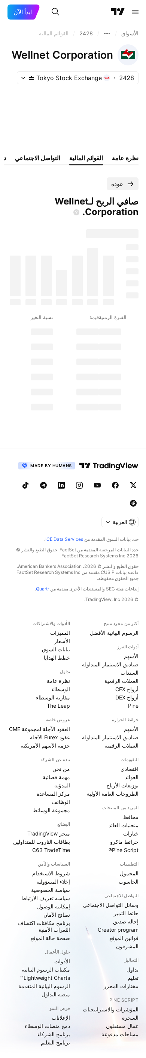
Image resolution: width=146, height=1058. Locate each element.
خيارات (131, 833)
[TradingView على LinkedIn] (61, 485)
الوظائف (61, 802)
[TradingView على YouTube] (97, 485)
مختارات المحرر (121, 986)
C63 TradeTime (51, 850)
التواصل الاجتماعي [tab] (37, 158)
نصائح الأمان (56, 914)
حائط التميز (126, 913)
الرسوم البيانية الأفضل (114, 633)
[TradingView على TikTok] (25, 485)
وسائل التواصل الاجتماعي (111, 905)
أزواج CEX (127, 689)
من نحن (61, 769)
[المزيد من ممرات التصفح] (107, 33)
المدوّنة (62, 785)
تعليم (133, 978)
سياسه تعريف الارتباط (45, 898)
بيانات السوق (56, 649)
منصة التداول (56, 994)
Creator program (118, 929)
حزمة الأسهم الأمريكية (45, 745)
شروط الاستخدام (51, 873)
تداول (133, 969)
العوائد (132, 777)
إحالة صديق (126, 921)
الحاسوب (129, 881)
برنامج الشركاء (53, 1034)
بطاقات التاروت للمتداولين (41, 842)
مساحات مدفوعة (120, 1034)
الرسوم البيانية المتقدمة (44, 986)
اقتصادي (130, 769)
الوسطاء (61, 689)
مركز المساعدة (53, 793)
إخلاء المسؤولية (53, 881)
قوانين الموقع (124, 938)
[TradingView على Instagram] (79, 485)
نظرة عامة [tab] (125, 158)
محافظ (131, 817)
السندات (130, 672)
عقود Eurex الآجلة (50, 737)
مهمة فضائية (56, 777)
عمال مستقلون (122, 1026)
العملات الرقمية (121, 681)
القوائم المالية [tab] (86, 158)
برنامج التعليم (55, 1042)
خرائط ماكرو (124, 842)
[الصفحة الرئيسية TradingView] (118, 12)
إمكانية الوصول (53, 906)
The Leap (58, 705)
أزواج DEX (127, 697)
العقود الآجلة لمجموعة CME (39, 729)
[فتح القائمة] (135, 12)
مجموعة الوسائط (51, 810)
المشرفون (127, 946)
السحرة (130, 1017)
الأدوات (62, 961)
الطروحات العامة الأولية (113, 793)
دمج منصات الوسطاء (47, 1026)
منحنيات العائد (124, 825)
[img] (31, 77)
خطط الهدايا (57, 657)
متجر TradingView (48, 833)
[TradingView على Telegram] (43, 485)
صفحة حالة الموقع (50, 938)
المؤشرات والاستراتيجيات (111, 1009)
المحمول (129, 873)
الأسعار (62, 641)
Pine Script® (124, 850)
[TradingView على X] (133, 485)
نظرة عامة (58, 681)
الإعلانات (61, 1017)
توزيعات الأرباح (122, 785)
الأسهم (131, 656)
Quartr (42, 589)
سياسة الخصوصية (50, 890)
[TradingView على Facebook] (115, 485)
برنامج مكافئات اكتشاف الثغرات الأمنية (44, 926)
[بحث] (55, 12)
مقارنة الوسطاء (53, 697)
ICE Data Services (64, 539)
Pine (133, 705)
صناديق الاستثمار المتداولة (110, 664)
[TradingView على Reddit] (133, 503)
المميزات (60, 633)
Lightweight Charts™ (45, 978)
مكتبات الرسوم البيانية (46, 969)
